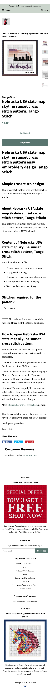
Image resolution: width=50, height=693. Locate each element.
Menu (8, 10)
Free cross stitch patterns (25, 578)
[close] (43, 685)
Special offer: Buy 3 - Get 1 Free (25, 482)
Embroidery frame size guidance (25, 585)
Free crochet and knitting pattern (25, 601)
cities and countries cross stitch (23, 404)
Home (4, 34)
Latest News (25, 477)
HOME (25, 567)
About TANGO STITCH (25, 563)
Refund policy (25, 588)
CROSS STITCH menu (25, 571)
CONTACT (25, 581)
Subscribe (41, 550)
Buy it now (25, 142)
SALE (25, 574)
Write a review (30, 455)
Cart (46, 10)
